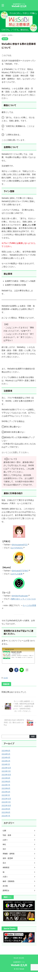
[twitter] (11, 670)
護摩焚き (6, 890)
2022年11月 (6, 802)
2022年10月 (6, 805)
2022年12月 (6, 799)
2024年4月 (6, 757)
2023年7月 (6, 785)
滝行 (4, 849)
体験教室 (6, 867)
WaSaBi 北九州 (19, 6)
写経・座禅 (7, 835)
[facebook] (16, 670)
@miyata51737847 (20, 571)
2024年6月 (6, 751)
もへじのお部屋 (29, 605)
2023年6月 (6, 788)
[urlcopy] (27, 670)
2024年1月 (6, 764)
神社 (4, 844)
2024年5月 (6, 754)
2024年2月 (6, 761)
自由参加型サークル (19, 962)
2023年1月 (6, 795)
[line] (22, 670)
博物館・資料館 (8, 854)
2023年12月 (6, 768)
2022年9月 (6, 809)
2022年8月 (6, 812)
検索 (33, 736)
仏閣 (4, 830)
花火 (4, 863)
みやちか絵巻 (16, 574)
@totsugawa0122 (19, 544)
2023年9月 (6, 778)
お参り (5, 840)
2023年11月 (6, 771)
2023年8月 (6, 781)
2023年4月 (6, 792)
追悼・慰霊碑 (8, 858)
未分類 (6, 678)
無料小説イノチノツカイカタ (23, 599)
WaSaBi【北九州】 (19, 958)
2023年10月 (6, 775)
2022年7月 (6, 816)
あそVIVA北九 (17, 548)
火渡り (5, 877)
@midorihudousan (20, 596)
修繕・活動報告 (8, 881)
